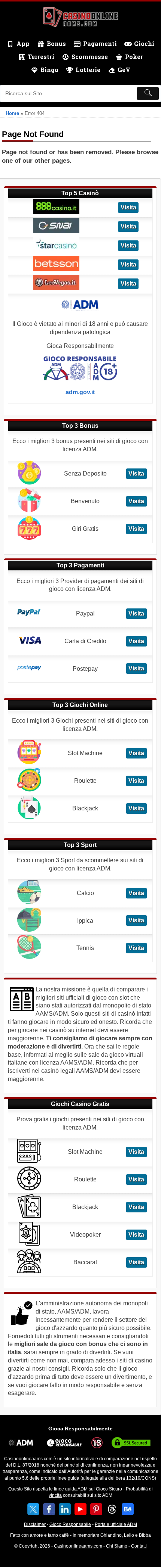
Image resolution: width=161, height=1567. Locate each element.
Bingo (49, 70)
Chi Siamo (116, 1546)
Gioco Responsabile (70, 1524)
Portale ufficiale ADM (116, 1524)
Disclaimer (35, 1524)
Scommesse (90, 56)
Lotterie (88, 70)
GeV (124, 70)
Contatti (139, 1546)
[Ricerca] (148, 93)
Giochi (144, 43)
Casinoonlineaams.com (78, 1546)
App (23, 43)
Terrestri (41, 56)
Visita (128, 207)
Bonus (56, 43)
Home (12, 113)
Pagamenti (100, 43)
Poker (134, 56)
